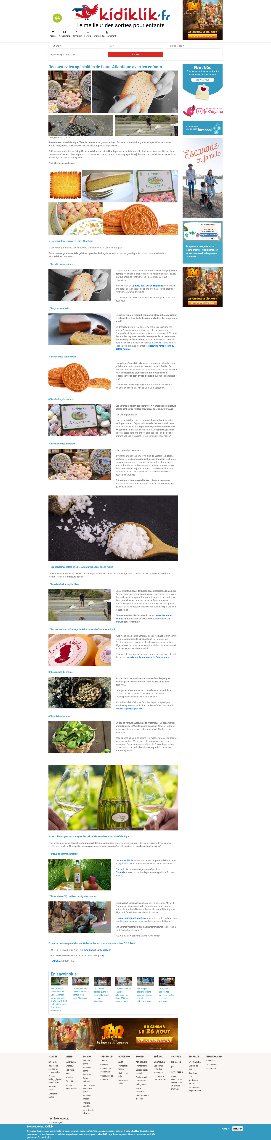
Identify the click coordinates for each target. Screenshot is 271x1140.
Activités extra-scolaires (87, 1071)
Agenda (53, 36)
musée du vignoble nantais (131, 918)
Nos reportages (55, 1122)
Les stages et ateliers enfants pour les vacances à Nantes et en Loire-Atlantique (145, 995)
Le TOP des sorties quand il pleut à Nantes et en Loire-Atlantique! (101, 995)
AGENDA (55, 961)
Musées (69, 1077)
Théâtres (104, 1060)
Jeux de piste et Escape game (89, 1088)
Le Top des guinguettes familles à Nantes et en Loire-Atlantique (166, 995)
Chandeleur (121, 872)
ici (103, 955)
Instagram (88, 950)
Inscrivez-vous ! (202, 80)
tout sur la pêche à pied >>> (129, 708)
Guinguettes (141, 1084)
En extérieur (211, 1065)
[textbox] (135, 46)
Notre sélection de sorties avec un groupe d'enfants (176, 1082)
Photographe (141, 1066)
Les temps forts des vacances (158, 1069)
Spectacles (107, 1056)
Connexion (77, 36)
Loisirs (87, 1056)
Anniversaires (214, 1056)
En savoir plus (44, 1137)
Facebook (105, 950)
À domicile (210, 1060)
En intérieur (211, 1068)
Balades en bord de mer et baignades (54, 1069)
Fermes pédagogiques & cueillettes (54, 1079)
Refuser (237, 1128)
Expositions (71, 1081)
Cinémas (104, 1065)
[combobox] (106, 33)
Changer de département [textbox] (105, 36)
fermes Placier (127, 860)
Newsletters (64, 36)
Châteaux (70, 1066)
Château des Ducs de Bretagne (146, 285)
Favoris (87, 36)
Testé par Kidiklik (58, 1118)
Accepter (226, 1128)
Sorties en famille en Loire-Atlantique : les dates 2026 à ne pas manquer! (123, 995)
